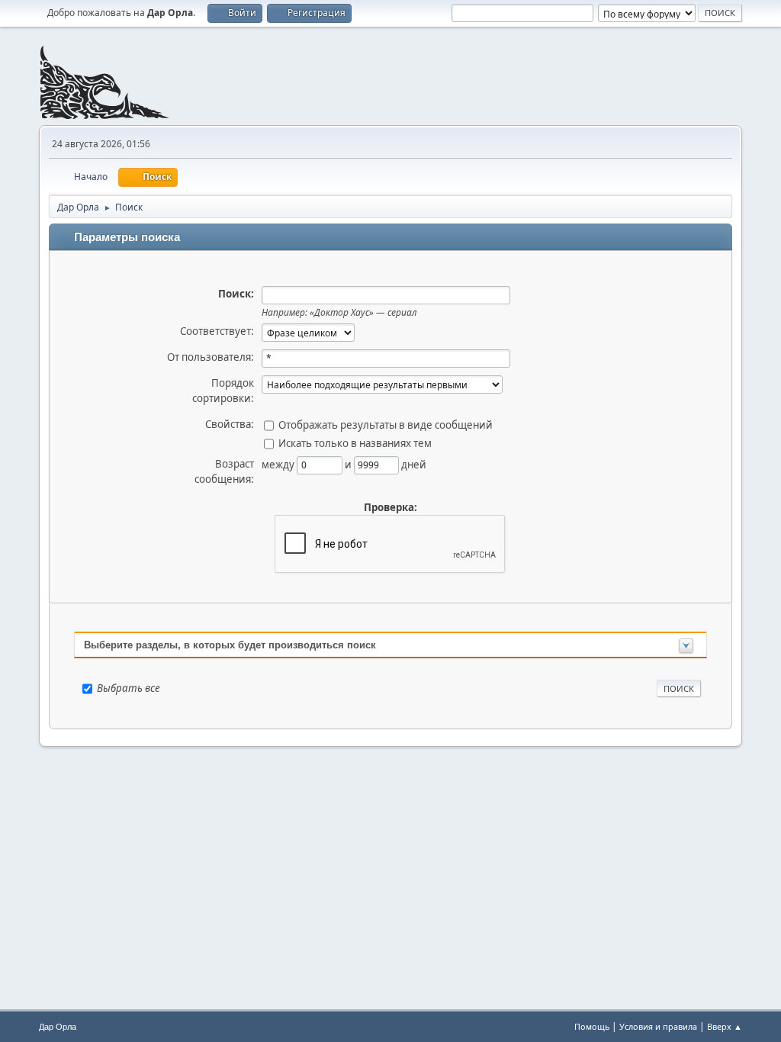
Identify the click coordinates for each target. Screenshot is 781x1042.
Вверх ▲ (724, 1026)
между (279, 464)
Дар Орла (57, 1026)
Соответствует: (217, 331)
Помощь (591, 1026)
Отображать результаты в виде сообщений (385, 424)
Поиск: (236, 294)
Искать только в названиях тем (355, 442)
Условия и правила (658, 1026)
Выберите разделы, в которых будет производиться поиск (230, 645)
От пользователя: (210, 357)
